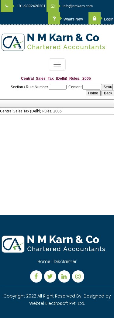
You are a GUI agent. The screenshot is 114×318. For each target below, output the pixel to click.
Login (108, 19)
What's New (73, 19)
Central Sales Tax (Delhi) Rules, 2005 (31, 111)
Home (43, 261)
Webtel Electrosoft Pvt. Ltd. (57, 303)
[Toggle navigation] (57, 64)
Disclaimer (65, 261)
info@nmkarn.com (77, 6)
